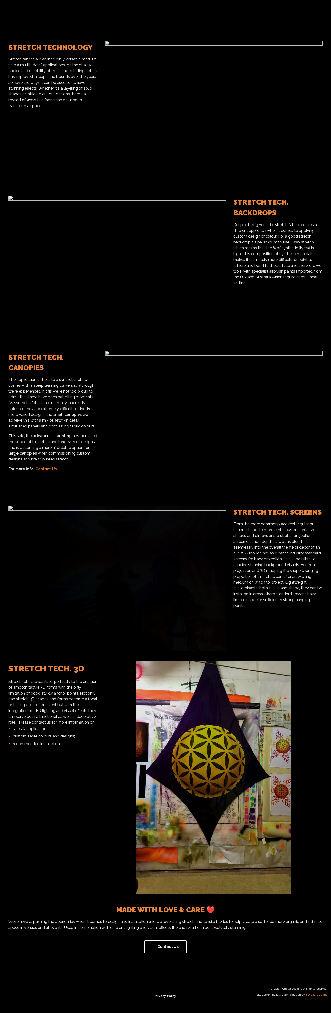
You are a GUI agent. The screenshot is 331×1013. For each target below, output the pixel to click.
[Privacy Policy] (165, 988)
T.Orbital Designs (316, 994)
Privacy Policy (165, 996)
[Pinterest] (32, 991)
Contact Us (46, 469)
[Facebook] (20, 991)
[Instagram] (8, 991)
